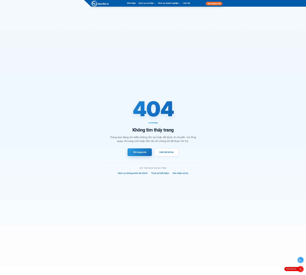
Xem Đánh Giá (214, 3)
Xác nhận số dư (180, 173)
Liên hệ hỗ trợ (166, 152)
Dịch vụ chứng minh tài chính (133, 173)
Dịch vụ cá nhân (146, 3)
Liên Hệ (186, 3)
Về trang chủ (139, 152)
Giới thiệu (131, 3)
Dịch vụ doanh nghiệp (168, 3)
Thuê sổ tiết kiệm (160, 173)
